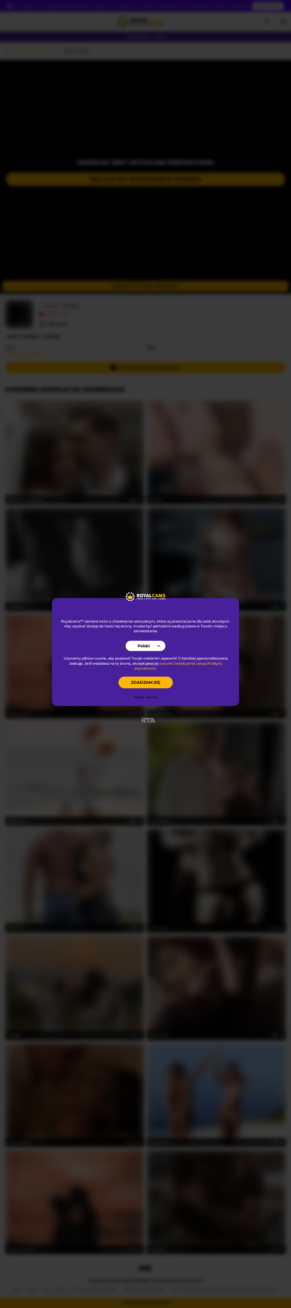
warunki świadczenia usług (182, 663)
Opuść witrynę (145, 697)
